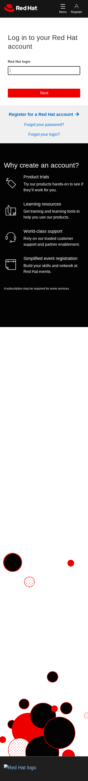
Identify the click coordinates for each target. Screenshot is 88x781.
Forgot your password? (44, 124)
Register (76, 12)
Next (44, 93)
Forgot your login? (44, 134)
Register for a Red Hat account (41, 114)
